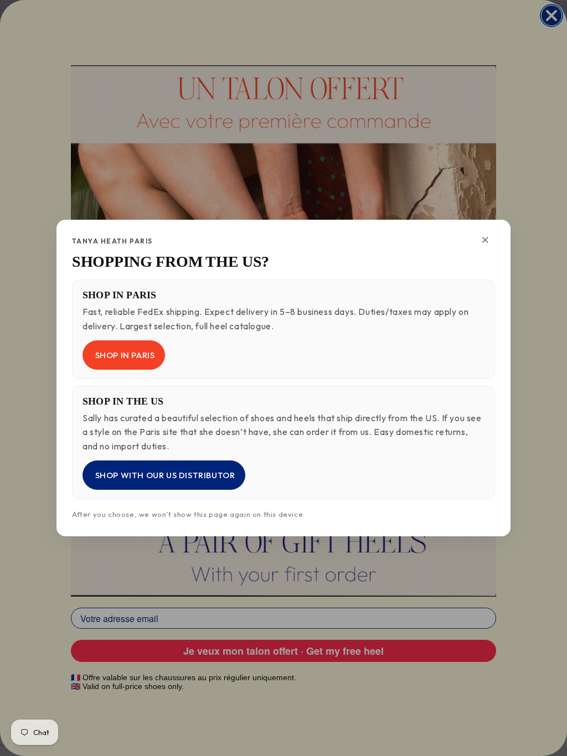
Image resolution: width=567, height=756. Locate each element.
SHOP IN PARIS (123, 355)
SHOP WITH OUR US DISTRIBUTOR (164, 475)
